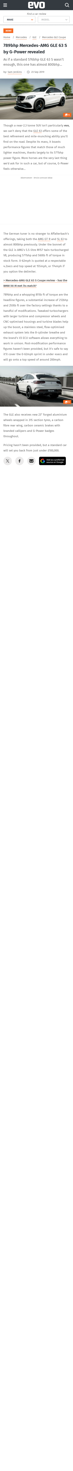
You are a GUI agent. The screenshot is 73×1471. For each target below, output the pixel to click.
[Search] (67, 5)
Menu (5, 5)
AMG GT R (44, 239)
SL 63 (60, 239)
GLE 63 (37, 131)
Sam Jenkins (15, 71)
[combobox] (5, 19)
